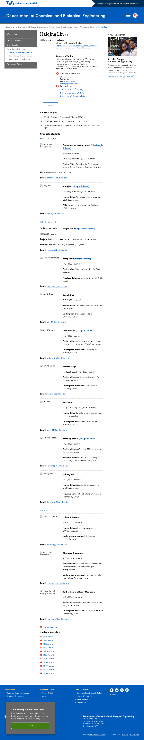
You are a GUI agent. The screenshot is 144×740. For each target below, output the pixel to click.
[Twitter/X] (127, 690)
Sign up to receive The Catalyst (120, 76)
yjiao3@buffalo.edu (56, 214)
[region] (30, 718)
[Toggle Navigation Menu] (131, 15)
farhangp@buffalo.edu (57, 466)
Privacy (125, 734)
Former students (50, 627)
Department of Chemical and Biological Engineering (55, 15)
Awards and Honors (64, 27)
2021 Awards (48, 651)
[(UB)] (50, 4)
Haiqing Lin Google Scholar (73, 93)
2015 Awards (48, 673)
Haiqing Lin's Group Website (73, 96)
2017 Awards (48, 666)
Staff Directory (13, 45)
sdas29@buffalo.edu (56, 322)
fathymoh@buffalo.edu (57, 286)
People (51, 27)
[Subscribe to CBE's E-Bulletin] (122, 690)
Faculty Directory (14, 41)
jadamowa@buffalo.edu (58, 358)
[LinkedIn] (117, 690)
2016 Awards (48, 670)
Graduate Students (50, 133)
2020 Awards (49, 655)
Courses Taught (48, 112)
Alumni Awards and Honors (20, 59)
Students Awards (49, 632)
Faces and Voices (14, 64)
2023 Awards (48, 644)
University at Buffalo (97, 734)
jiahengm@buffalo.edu (57, 502)
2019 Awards (48, 659)
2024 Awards (48, 640)
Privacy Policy (34, 719)
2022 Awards (48, 648)
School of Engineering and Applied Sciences (118, 4)
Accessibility (134, 734)
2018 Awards (48, 662)
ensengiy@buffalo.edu (57, 178)
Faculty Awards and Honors (84, 27)
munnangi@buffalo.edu (58, 619)
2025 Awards (48, 637)
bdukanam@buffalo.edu (58, 583)
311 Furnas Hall (66, 77)
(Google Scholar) (82, 258)
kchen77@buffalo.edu (57, 430)
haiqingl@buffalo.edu (69, 84)
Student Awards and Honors (20, 56)
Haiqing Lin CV (72, 90)
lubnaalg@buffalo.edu (57, 545)
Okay (30, 726)
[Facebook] (111, 690)
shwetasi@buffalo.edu (56, 394)
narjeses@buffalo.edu (57, 250)
